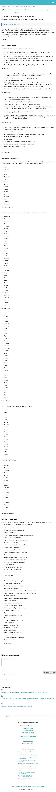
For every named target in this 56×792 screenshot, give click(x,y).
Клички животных (30, 10)
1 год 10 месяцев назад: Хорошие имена (28, 755)
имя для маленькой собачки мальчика (26, 162)
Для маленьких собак (28, 743)
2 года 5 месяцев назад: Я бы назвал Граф (27, 769)
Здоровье (49, 10)
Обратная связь (40, 786)
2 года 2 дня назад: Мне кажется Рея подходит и (27, 761)
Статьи (8, 6)
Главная (3, 6)
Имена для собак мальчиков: (28, 736)
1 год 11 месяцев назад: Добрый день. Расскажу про (28, 757)
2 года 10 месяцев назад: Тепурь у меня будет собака (28, 779)
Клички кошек (18, 10)
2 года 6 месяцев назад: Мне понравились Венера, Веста (25, 776)
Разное (16, 12)
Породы (40, 10)
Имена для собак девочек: (28, 726)
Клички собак (15, 6)
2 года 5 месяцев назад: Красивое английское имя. (27, 772)
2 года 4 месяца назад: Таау (25, 766)
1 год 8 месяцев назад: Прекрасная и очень (27, 752)
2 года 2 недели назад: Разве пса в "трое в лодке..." (28, 764)
